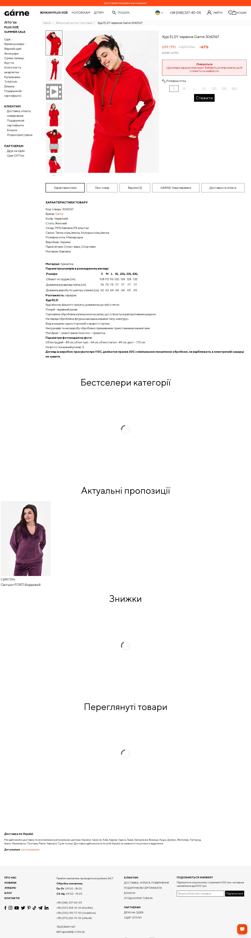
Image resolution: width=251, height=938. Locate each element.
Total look (10, 81)
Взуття (9, 63)
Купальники (12, 77)
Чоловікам (80, 12)
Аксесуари (11, 53)
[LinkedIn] (46, 907)
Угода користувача (19, 135)
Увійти (217, 12)
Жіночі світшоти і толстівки (74, 23)
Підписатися (234, 893)
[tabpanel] (146, 279)
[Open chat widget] (242, 929)
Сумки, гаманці (14, 58)
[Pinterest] (29, 908)
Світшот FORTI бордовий (21, 585)
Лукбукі (10, 887)
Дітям (99, 12)
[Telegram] (40, 908)
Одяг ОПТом (15, 155)
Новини (10, 882)
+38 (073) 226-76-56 (68, 918)
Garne (47, 23)
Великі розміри (14, 44)
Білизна (9, 86)
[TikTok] (34, 908)
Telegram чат (66, 926)
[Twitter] (23, 908)
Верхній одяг (12, 48)
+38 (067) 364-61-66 (68, 907)
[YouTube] (16, 908)
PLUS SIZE (11, 27)
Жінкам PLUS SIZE (54, 12)
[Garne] (16, 13)
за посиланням (30, 849)
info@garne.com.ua (70, 931)
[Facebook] (5, 908)
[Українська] (159, 12)
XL (204, 89)
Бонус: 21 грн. (170, 53)
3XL (224, 89)
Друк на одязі (16, 151)
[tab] (102, 187)
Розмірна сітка (176, 81)
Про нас (10, 877)
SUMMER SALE (14, 32)
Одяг (7, 39)
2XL (214, 89)
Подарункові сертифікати (12, 93)
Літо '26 (10, 22)
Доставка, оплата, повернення (19, 113)
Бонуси (12, 130)
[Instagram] (10, 908)
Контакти (11, 898)
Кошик (242, 12)
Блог (8, 893)
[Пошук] (114, 13)
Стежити (204, 97)
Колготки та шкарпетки (12, 70)
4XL (235, 89)
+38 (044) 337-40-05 (185, 13)
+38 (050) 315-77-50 (69, 912)
